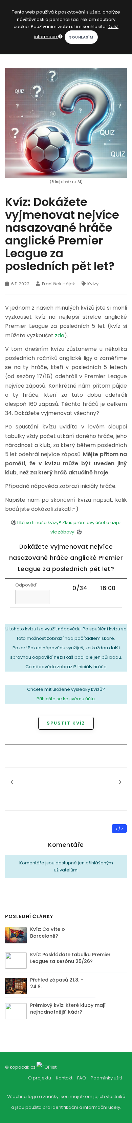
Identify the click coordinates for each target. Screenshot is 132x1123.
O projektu (39, 1078)
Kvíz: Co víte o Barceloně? (47, 932)
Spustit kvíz (66, 723)
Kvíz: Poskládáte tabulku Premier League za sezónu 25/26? (70, 958)
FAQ (81, 1078)
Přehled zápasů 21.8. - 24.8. (56, 983)
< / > (119, 828)
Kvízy (92, 284)
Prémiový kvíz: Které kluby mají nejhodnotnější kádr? (68, 1008)
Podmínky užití (106, 1078)
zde (59, 335)
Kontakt (64, 1078)
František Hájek (58, 284)
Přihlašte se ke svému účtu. (66, 699)
